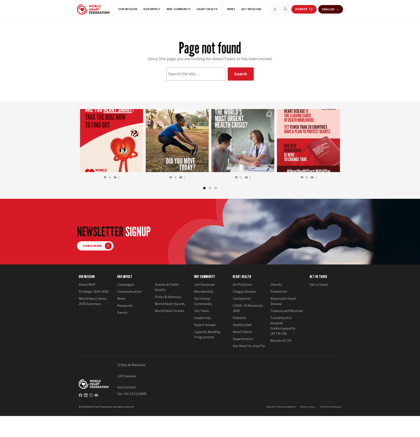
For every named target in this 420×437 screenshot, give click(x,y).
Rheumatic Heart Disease (283, 301)
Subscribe (92, 245)
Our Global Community (203, 301)
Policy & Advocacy (168, 296)
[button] (204, 188)
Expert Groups (205, 324)
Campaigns (125, 284)
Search (240, 74)
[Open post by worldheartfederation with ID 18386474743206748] (308, 140)
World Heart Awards (170, 303)
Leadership (202, 317)
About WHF (87, 284)
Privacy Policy (307, 407)
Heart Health (207, 9)
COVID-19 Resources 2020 (248, 308)
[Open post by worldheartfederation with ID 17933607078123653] (111, 140)
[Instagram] (91, 395)
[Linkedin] (86, 395)
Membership (203, 291)
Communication (129, 291)
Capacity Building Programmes (207, 335)
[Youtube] (96, 395)
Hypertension (243, 339)
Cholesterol (242, 298)
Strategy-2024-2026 (93, 291)
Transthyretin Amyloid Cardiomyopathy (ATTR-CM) (282, 325)
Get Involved (251, 9)
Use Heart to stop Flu (249, 346)
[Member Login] (274, 9)
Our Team (201, 310)
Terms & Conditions (330, 407)
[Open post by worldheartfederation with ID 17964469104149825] (242, 140)
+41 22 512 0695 (135, 393)
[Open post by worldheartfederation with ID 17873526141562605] (177, 140)
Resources (125, 305)
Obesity (276, 284)
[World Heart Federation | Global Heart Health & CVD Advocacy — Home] (93, 9)
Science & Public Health (167, 287)
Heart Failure (242, 332)
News (231, 9)
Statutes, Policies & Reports (281, 407)
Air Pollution (242, 284)
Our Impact (152, 9)
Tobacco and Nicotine (286, 310)
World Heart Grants (169, 310)
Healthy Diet (242, 324)
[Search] (285, 9)
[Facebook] (80, 395)
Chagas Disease (244, 291)
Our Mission (127, 9)
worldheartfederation (111, 113)
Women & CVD (280, 340)
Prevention (278, 291)
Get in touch (319, 284)
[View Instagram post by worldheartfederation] (139, 166)
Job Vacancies (204, 284)
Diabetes (239, 317)
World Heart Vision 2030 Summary (93, 301)
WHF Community (179, 9)
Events (122, 312)
